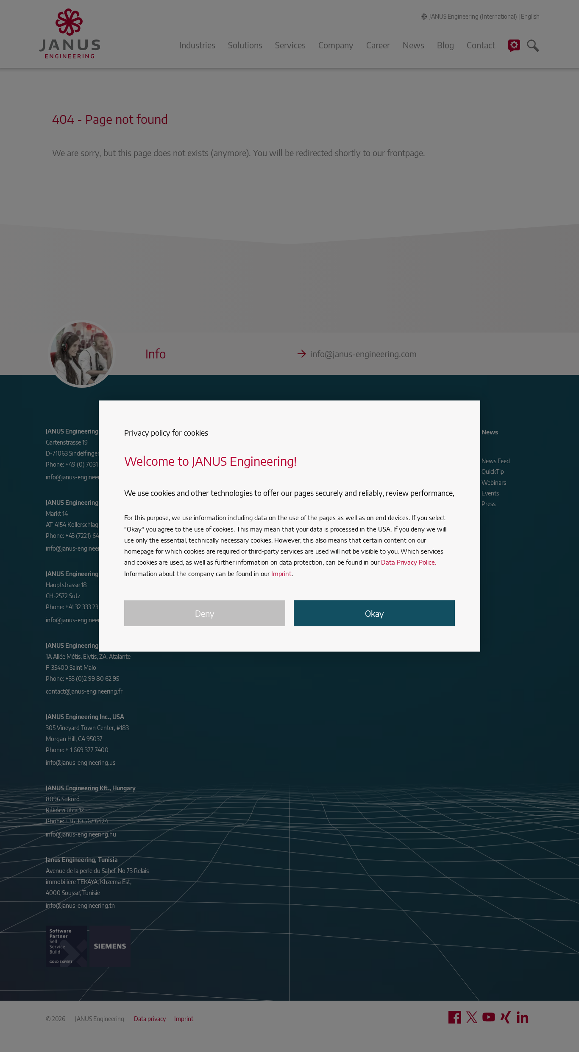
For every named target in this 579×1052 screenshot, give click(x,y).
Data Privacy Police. (408, 562)
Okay (374, 613)
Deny (204, 613)
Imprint (281, 573)
